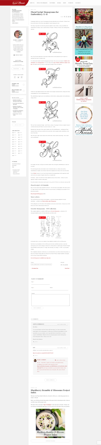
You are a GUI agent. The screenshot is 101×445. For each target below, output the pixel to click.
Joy (34, 347)
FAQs (13, 166)
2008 (13, 153)
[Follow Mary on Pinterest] (21, 77)
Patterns (52, 2)
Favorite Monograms (55, 211)
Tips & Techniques (42, 2)
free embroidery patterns (38, 264)
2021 (19, 137)
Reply (36, 341)
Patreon (70, 2)
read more (18, 51)
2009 (19, 150)
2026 (13, 132)
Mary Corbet (41, 359)
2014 (13, 146)
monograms (48, 264)
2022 (13, 137)
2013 (19, 146)
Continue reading (58, 441)
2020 (13, 139)
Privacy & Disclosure (16, 173)
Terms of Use (15, 172)
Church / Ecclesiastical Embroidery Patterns (18, 20)
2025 (18, 132)
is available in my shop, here (41, 258)
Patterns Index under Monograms (49, 201)
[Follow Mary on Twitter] (18, 77)
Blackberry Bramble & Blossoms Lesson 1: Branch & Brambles (18, 107)
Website (51, 287)
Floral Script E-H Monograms (37, 193)
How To (32, 2)
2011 (19, 148)
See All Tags (18, 124)
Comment (33, 293)
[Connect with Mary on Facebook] (15, 77)
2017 (19, 141)
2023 (19, 134)
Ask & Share (14, 165)
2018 (13, 141)
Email (32, 287)
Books (59, 2)
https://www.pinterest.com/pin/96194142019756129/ (43, 353)
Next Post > (67, 268)
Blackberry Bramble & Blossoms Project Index (50, 391)
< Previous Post (34, 268)
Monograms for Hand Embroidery (18, 17)
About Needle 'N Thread (16, 163)
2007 (19, 153)
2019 (19, 139)
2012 (13, 148)
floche (35, 173)
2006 (13, 155)
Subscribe (16, 68)
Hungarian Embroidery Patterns (17, 15)
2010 (13, 150)
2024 (13, 134)
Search (78, 2)
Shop (64, 2)
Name (32, 281)
